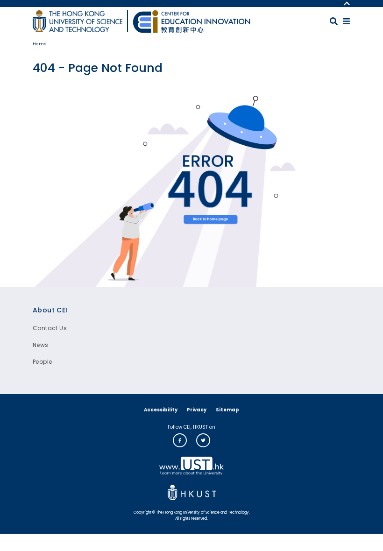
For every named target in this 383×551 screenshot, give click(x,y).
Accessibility (160, 409)
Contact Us (50, 328)
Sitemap (227, 409)
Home (40, 44)
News (41, 345)
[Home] (191, 21)
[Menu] (346, 21)
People (42, 362)
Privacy (196, 409)
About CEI (50, 310)
